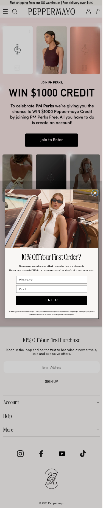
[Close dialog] (93, 193)
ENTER (50, 300)
